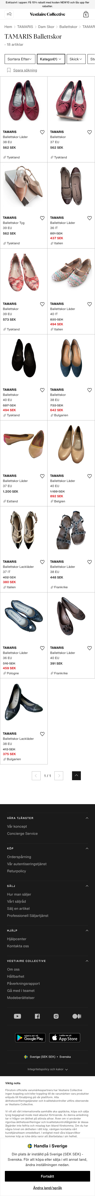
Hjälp (12, 931)
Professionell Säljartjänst (27, 915)
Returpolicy (16, 871)
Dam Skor (46, 26)
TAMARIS (25, 26)
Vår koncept (17, 826)
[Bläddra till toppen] (76, 775)
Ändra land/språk (47, 1187)
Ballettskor (68, 26)
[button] (86, 14)
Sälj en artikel (18, 908)
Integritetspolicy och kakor (45, 1069)
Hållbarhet (15, 976)
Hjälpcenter (16, 938)
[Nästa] (58, 775)
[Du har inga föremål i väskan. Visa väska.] (86, 14)
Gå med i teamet (20, 990)
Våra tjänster (20, 818)
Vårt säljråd (16, 901)
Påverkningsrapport (23, 983)
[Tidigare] (36, 775)
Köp (10, 849)
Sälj (11, 886)
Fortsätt (47, 1176)
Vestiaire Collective (26, 961)
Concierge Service (22, 833)
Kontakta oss (18, 946)
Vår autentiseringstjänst (27, 863)
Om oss (13, 969)
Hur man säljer (19, 894)
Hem (8, 26)
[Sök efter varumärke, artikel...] (9, 14)
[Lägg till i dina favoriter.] (42, 132)
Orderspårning (19, 856)
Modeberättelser (20, 997)
